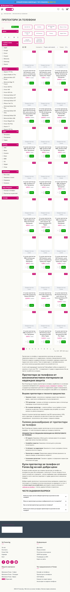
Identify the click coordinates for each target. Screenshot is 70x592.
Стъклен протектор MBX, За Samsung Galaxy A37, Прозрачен (29, 259)
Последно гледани (8, 523)
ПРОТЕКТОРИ (7, 13)
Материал (6, 171)
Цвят (4, 131)
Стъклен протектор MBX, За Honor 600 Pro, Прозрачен (45, 148)
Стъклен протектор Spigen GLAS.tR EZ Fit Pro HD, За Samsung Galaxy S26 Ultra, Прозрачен (61, 74)
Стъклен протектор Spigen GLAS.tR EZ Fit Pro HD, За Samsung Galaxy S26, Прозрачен (45, 112)
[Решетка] (23, 47)
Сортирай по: (39, 47)
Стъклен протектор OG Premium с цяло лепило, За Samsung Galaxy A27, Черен (45, 73)
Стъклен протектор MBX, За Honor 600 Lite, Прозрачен (45, 183)
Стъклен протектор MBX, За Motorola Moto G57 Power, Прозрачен (29, 220)
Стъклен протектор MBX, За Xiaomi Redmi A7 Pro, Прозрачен (61, 184)
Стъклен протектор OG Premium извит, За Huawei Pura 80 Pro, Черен (61, 333)
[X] (12, 562)
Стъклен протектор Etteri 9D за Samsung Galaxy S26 (45, 294)
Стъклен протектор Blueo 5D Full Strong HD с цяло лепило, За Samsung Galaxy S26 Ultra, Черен (29, 112)
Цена (4, 31)
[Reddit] (16, 562)
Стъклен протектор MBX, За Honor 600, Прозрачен (61, 148)
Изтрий (16, 27)
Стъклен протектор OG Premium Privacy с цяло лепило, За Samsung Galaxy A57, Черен (45, 221)
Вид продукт (7, 187)
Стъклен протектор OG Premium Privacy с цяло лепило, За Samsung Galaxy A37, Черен (61, 296)
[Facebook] (3, 562)
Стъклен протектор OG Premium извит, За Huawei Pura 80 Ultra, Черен (45, 333)
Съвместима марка (7, 43)
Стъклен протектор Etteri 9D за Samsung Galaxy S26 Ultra (29, 294)
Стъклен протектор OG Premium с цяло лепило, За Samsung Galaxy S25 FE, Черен (29, 73)
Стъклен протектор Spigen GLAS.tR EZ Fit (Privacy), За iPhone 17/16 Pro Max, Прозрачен (61, 112)
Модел (5, 69)
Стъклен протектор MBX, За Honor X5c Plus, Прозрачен (29, 148)
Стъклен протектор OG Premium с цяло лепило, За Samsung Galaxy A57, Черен (61, 259)
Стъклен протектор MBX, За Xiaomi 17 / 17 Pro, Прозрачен (29, 332)
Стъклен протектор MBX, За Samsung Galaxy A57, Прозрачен (61, 220)
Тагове (5, 198)
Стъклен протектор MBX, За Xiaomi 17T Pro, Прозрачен (29, 183)
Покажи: (62, 47)
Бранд (5, 145)
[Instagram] (7, 562)
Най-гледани (20, 523)
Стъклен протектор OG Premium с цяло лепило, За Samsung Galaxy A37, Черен (45, 259)
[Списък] (25, 47)
